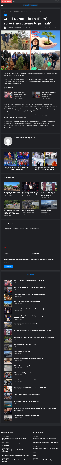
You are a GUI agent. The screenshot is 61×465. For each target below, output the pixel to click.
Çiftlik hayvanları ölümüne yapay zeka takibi (26, 415)
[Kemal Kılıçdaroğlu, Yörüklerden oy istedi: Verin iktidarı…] (8, 95)
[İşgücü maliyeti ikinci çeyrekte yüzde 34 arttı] (8, 396)
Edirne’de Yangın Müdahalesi (46, 211)
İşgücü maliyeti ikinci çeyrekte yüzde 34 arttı (27, 394)
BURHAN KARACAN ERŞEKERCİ (14, 27)
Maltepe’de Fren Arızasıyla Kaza (23, 366)
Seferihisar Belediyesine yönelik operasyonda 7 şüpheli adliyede (48, 194)
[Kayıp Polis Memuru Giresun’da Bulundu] (30, 204)
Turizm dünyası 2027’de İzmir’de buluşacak (26, 401)
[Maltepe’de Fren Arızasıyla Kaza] (8, 368)
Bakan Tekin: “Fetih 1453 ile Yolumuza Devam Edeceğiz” (30, 193)
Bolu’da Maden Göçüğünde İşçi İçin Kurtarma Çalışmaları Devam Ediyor (11, 212)
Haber (11, 11)
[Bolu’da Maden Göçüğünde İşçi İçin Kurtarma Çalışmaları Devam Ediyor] (12, 204)
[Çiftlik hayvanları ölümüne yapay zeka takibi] (8, 418)
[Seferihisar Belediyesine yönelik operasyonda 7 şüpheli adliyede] (49, 186)
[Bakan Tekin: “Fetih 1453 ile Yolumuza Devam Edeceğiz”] (30, 186)
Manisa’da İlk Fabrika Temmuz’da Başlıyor (26, 323)
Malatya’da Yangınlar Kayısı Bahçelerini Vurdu (12, 193)
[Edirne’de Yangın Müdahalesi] (49, 204)
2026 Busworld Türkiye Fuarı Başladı (24, 373)
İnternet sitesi (35, 253)
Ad (5, 247)
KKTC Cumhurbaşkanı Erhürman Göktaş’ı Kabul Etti (28, 358)
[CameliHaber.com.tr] (30, 5)
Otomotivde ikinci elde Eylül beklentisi (25, 380)
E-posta (6, 253)
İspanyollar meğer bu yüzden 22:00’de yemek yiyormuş (26, 1)
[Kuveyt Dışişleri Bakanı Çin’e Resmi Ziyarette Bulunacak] (8, 389)
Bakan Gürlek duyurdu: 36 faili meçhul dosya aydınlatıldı (49, 95)
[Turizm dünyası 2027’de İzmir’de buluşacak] (8, 404)
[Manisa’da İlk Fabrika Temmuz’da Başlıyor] (8, 325)
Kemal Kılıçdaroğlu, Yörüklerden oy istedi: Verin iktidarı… (20, 95)
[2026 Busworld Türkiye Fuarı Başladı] (8, 375)
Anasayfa (7, 11)
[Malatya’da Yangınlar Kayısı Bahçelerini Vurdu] (12, 186)
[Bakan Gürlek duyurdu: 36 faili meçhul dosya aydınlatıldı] (36, 95)
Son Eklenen (30, 274)
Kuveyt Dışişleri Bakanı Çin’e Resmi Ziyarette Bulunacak (30, 387)
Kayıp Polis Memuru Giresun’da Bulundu (28, 211)
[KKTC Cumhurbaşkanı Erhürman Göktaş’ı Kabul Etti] (8, 361)
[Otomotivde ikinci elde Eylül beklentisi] (8, 382)
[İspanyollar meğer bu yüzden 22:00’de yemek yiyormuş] (8, 297)
